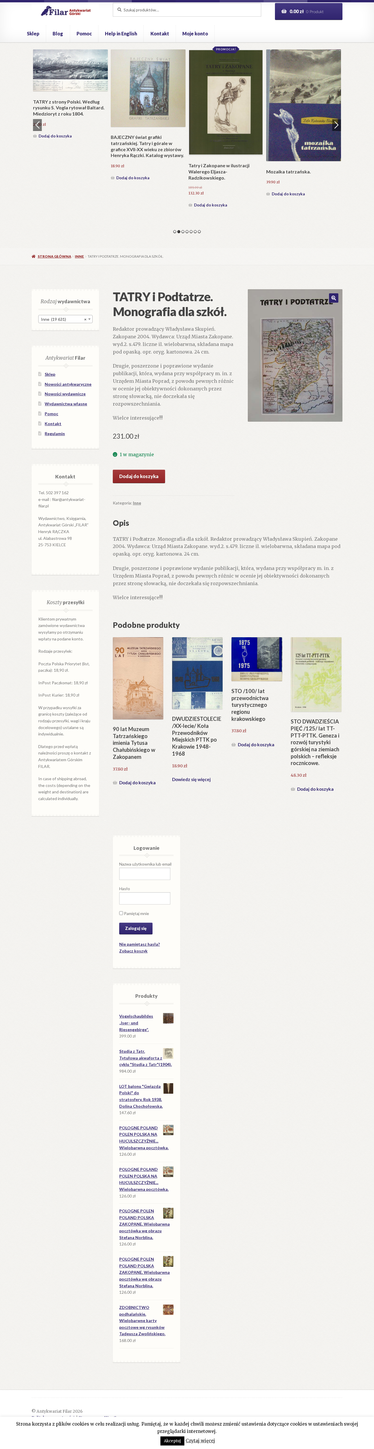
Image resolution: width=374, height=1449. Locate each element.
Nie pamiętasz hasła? (139, 944)
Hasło (124, 888)
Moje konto (195, 33)
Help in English (121, 33)
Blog (58, 33)
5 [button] (191, 231)
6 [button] (195, 231)
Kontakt (159, 33)
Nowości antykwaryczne (68, 384)
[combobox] (65, 319)
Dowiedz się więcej (191, 779)
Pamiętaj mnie (136, 913)
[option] (70, 94)
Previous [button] (37, 125)
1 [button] (174, 231)
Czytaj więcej (200, 1440)
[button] (333, 298)
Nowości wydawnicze (65, 393)
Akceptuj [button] (172, 1440)
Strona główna (54, 256)
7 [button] (199, 231)
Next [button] (336, 125)
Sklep (33, 33)
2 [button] (178, 231)
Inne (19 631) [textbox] (63, 319)
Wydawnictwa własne (66, 403)
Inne (79, 256)
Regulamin (55, 433)
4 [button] (187, 231)
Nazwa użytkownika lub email (145, 864)
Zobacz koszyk (133, 950)
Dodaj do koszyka (55, 136)
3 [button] (182, 231)
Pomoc (84, 33)
